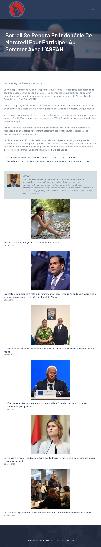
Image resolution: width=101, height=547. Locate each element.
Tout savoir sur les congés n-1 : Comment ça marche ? (31, 242)
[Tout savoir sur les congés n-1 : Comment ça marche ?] (50, 237)
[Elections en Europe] (17, 9)
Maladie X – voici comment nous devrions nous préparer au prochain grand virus (48, 161)
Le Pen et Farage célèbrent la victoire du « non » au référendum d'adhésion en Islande (47, 512)
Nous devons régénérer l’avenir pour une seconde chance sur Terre (41, 157)
